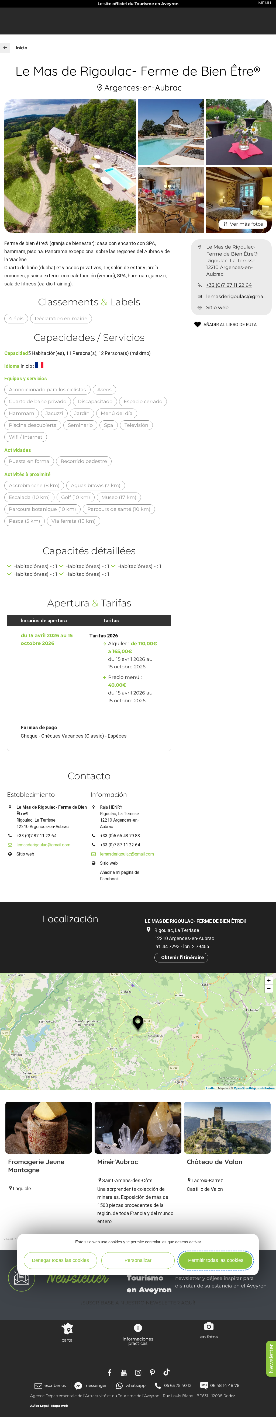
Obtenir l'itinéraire (182, 957)
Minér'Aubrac (117, 1162)
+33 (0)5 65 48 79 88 (120, 835)
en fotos (209, 1336)
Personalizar (138, 1260)
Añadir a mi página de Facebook (119, 875)
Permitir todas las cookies (215, 1260)
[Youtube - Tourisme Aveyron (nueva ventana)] (123, 1372)
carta (67, 1340)
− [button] (269, 988)
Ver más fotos (246, 224)
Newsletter (271, 1358)
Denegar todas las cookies (60, 1260)
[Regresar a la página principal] (5, 48)
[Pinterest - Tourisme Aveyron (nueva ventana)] (152, 1372)
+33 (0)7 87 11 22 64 (229, 285)
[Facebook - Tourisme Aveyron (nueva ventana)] (109, 1372)
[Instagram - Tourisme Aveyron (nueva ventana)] (138, 1372)
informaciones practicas (138, 1341)
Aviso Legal (39, 1406)
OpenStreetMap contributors (254, 1088)
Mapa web (59, 1406)
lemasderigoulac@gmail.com (236, 296)
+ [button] (269, 980)
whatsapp (135, 1385)
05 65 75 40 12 (178, 1385)
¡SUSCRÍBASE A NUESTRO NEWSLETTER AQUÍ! (138, 1303)
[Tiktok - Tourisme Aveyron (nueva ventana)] (166, 1372)
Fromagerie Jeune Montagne (36, 1166)
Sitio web (217, 307)
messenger (95, 1385)
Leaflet (211, 1088)
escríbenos (55, 1385)
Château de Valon (214, 1162)
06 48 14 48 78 (225, 1385)
